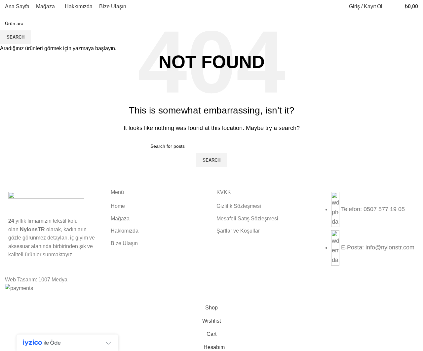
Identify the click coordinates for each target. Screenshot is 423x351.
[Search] (389, 6)
